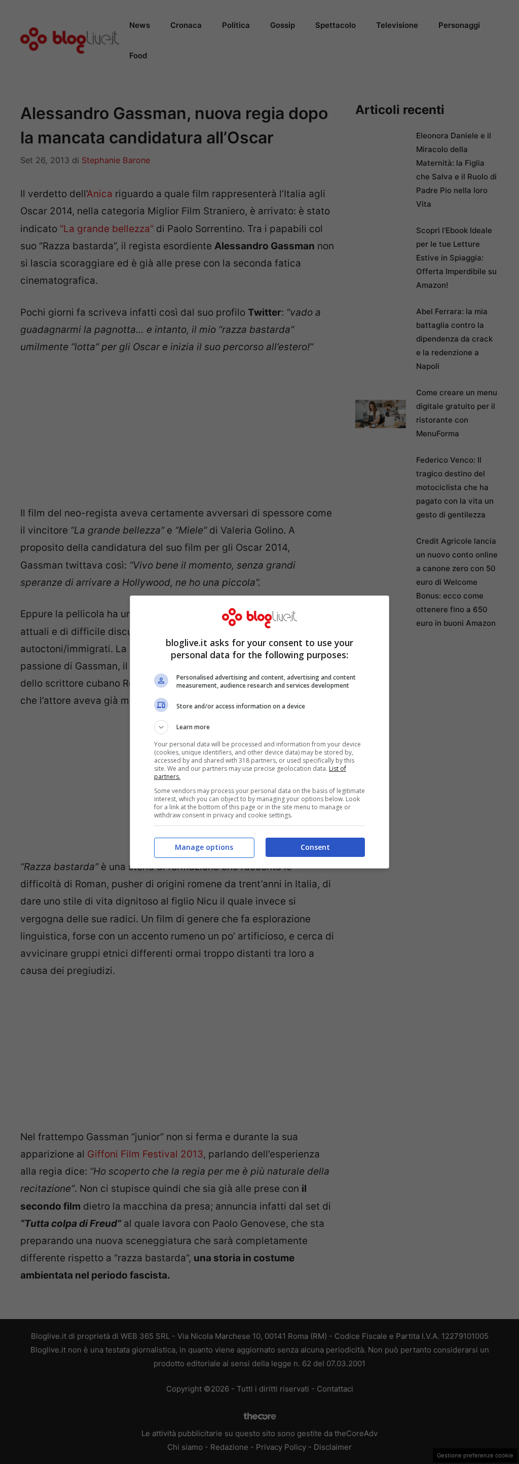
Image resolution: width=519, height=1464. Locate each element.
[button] (259, 727)
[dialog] (259, 732)
